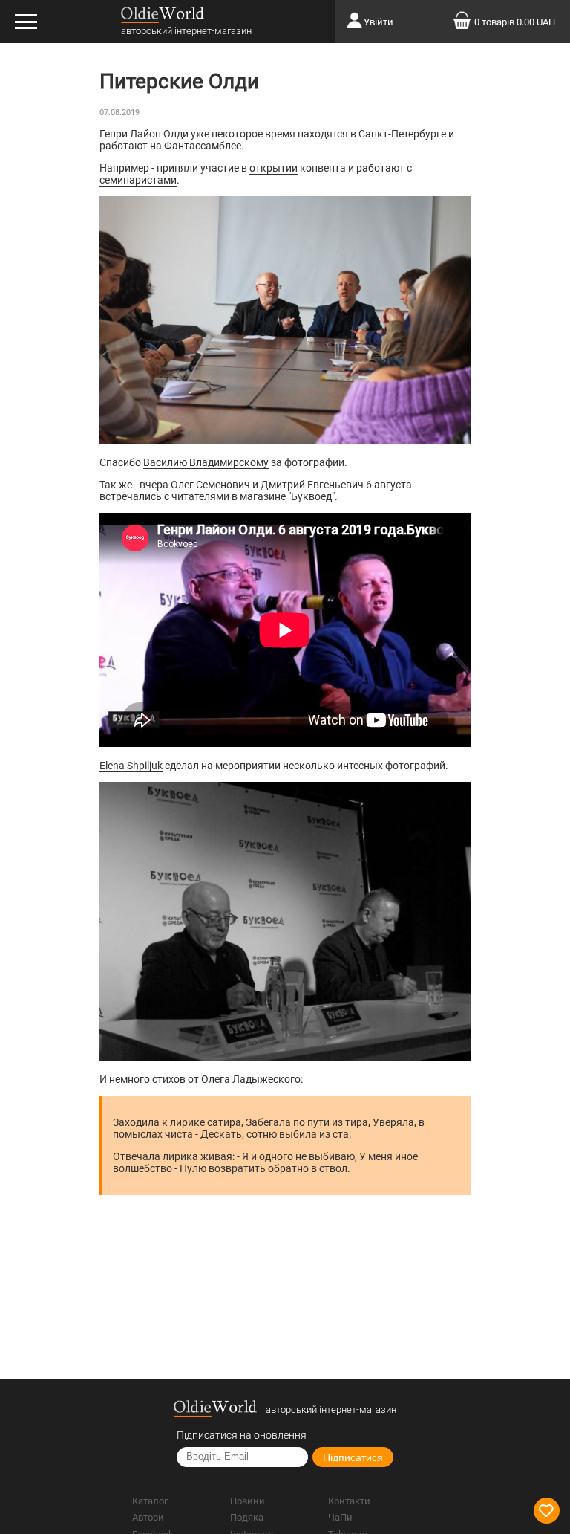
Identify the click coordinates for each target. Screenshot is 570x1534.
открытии (273, 168)
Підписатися (353, 1457)
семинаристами (138, 180)
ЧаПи (340, 1517)
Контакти (349, 1501)
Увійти (378, 21)
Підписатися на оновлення (242, 1435)
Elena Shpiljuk (131, 765)
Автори (148, 1517)
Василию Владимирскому (206, 462)
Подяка (246, 1517)
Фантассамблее (202, 146)
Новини (247, 1501)
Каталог (150, 1501)
